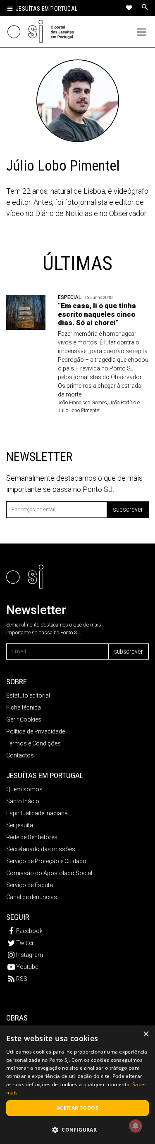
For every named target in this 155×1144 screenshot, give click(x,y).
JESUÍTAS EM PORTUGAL (44, 775)
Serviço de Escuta (29, 885)
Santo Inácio (22, 801)
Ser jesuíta (19, 825)
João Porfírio (123, 403)
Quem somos (24, 789)
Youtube (27, 967)
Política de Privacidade (35, 731)
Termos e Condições (33, 743)
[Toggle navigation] (141, 32)
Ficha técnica (23, 707)
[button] (77, 1130)
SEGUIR (17, 917)
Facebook (29, 931)
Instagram (29, 955)
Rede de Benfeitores (31, 837)
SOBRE (16, 681)
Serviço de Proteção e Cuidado (46, 861)
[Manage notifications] (135, 1125)
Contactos (20, 755)
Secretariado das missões (40, 849)
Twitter (25, 943)
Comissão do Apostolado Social (49, 873)
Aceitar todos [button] (77, 1107)
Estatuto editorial (28, 695)
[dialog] (77, 1084)
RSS (21, 978)
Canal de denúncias (31, 897)
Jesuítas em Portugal (47, 8)
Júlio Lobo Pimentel (79, 410)
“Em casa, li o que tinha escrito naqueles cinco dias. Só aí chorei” (97, 314)
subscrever (128, 509)
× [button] (146, 1034)
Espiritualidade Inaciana (37, 813)
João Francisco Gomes (82, 403)
